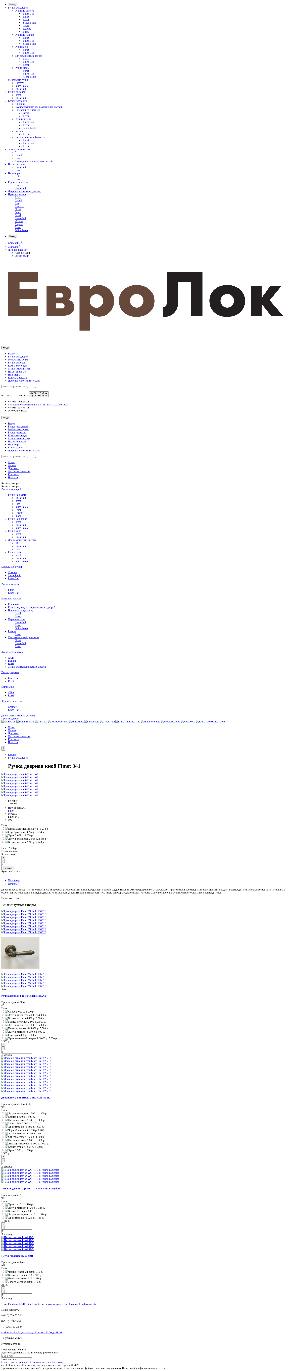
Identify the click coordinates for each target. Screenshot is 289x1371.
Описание (14, 880)
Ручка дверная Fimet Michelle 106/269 (23, 995)
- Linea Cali (27, 13)
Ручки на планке (24, 34)
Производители (17, 194)
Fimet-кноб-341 (16, 1304)
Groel (18, 215)
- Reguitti (26, 28)
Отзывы (13, 883)
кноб (36, 1304)
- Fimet (25, 16)
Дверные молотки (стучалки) (24, 191)
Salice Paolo (21, 85)
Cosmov (19, 82)
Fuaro (18, 212)
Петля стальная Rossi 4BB (17, 1255)
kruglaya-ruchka (88, 1304)
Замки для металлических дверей (34, 161)
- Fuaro (25, 31)
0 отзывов (12, 803)
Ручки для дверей (18, 7)
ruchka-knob (71, 1304)
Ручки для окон (17, 91)
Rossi (18, 158)
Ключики (20, 103)
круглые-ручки (54, 1304)
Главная (12, 754)
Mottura (19, 221)
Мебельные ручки (18, 79)
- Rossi (25, 19)
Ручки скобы (22, 67)
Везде (11, 353)
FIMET (19, 543)
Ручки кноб (21, 46)
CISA (18, 176)
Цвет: (4, 825)
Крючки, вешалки (18, 182)
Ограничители (23, 119)
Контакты (13, 474)
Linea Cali (20, 88)
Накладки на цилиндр (27, 110)
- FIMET (26, 58)
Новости (13, 477)
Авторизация (22, 252)
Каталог (10, 486)
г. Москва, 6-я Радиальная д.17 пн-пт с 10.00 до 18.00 (31, 1332)
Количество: (8, 854)
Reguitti (19, 224)
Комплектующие (17, 100)
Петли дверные (17, 164)
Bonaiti (18, 155)
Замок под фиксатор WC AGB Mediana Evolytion (30, 1188)
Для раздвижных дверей (28, 55)
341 (43, 1304)
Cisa (17, 203)
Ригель (19, 131)
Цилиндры (14, 173)
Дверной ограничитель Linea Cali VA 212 (26, 1097)
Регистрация (22, 255)
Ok (163, 1368)
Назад (12, 4)
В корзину (8, 868)
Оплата (12, 465)
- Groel (25, 25)
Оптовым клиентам (19, 471)
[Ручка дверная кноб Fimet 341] (19, 774)
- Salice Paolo (28, 22)
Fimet (18, 94)
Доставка (13, 468)
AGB (18, 152)
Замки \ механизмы (19, 149)
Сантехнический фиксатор (30, 137)
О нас (11, 462)
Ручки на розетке (24, 10)
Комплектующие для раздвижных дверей (38, 107)
